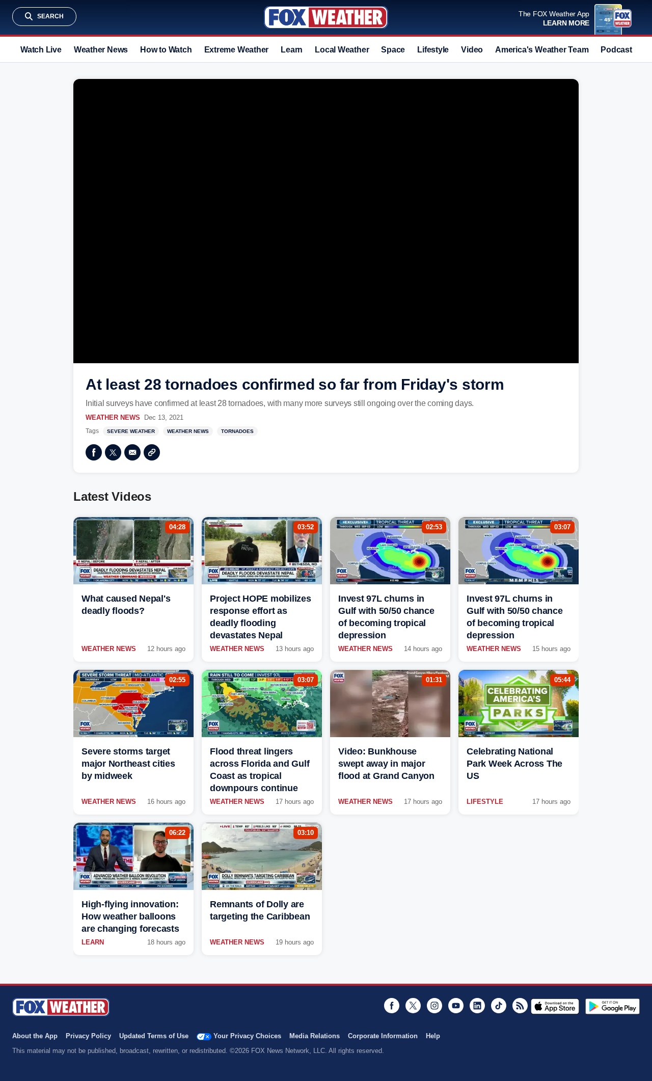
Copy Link (152, 452)
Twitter (113, 452)
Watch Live (41, 49)
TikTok (498, 1005)
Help (433, 1036)
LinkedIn (477, 1005)
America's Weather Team (541, 49)
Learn (292, 49)
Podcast (616, 49)
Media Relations (314, 1036)
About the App (35, 1036)
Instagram (434, 1005)
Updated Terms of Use (153, 1036)
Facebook (94, 452)
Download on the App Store (555, 1006)
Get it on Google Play (612, 1006)
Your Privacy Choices (247, 1036)
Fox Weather (326, 17)
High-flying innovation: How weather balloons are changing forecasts (130, 916)
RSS (520, 1005)
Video (472, 49)
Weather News (101, 49)
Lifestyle (433, 49)
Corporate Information (383, 1036)
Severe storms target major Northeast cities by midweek (128, 763)
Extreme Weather (236, 49)
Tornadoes (237, 431)
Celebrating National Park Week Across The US (514, 763)
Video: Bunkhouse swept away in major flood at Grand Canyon (386, 763)
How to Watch (166, 49)
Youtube (456, 1005)
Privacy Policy (88, 1036)
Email (132, 452)
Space (393, 49)
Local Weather (342, 49)
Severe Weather (131, 431)
